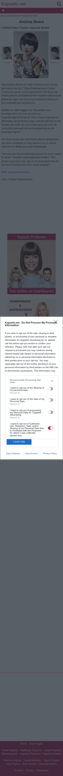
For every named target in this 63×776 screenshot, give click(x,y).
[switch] (50, 388)
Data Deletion (13, 453)
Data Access (31, 453)
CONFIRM (19, 442)
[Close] (57, 323)
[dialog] (31, 388)
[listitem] (31, 381)
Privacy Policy (50, 453)
